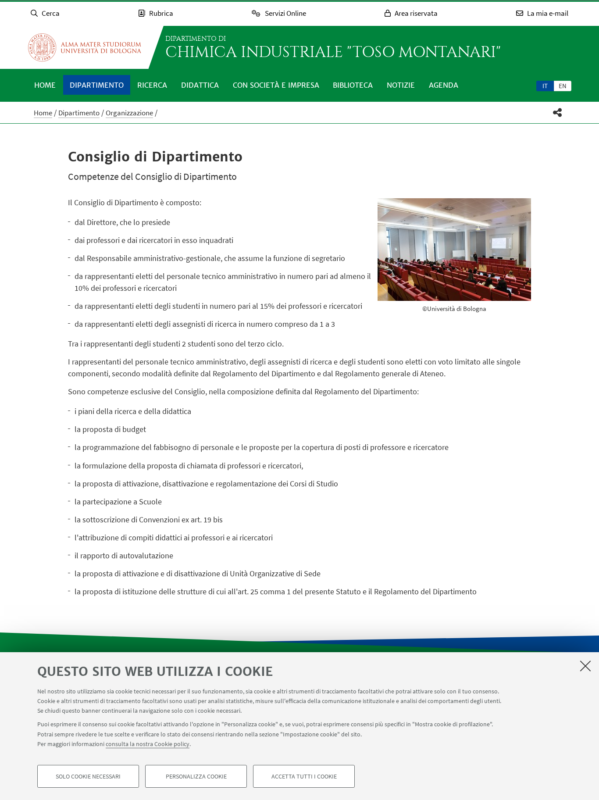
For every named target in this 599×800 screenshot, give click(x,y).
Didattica (200, 85)
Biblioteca (353, 85)
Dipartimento (97, 85)
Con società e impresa (276, 85)
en (563, 86)
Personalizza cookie (196, 776)
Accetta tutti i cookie (304, 776)
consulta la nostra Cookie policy (147, 744)
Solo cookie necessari (88, 776)
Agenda (443, 85)
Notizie (401, 85)
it (545, 86)
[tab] (545, 85)
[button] (557, 112)
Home (45, 85)
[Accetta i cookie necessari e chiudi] (585, 666)
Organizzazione (129, 113)
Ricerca (152, 85)
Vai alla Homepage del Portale (85, 47)
